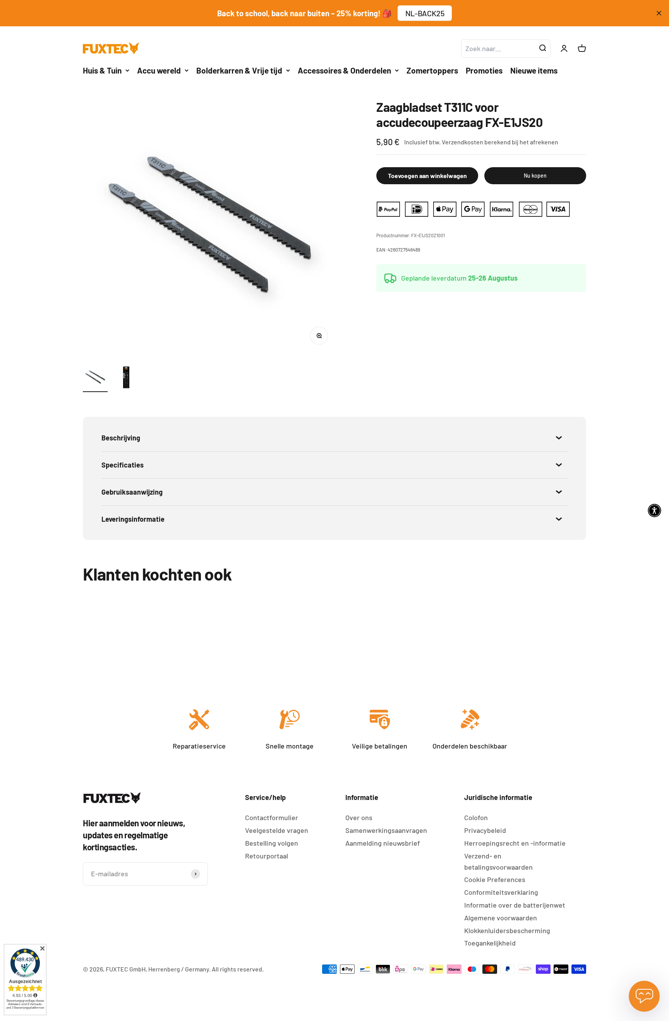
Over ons (358, 817)
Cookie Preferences (494, 879)
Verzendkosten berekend (476, 142)
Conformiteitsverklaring (501, 892)
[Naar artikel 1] (95, 378)
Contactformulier (271, 817)
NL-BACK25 (424, 13)
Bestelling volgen (271, 843)
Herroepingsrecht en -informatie (515, 843)
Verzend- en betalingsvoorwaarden (498, 861)
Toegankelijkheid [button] (490, 943)
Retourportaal (266, 855)
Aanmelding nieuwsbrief (382, 843)
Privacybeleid (485, 830)
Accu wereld (159, 70)
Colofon (476, 817)
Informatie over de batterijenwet (514, 905)
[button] (654, 510)
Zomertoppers (432, 70)
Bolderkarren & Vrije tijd (239, 70)
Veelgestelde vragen (276, 830)
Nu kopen (535, 175)
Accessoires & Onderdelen (344, 70)
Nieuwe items (534, 70)
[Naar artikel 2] (126, 378)
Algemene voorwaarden (500, 917)
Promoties (484, 70)
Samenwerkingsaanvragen (386, 830)
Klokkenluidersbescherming (507, 930)
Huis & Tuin (102, 70)
